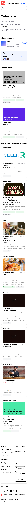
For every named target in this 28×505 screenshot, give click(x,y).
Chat (24, 43)
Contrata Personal (13, 3)
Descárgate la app (6, 463)
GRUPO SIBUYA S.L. (8, 364)
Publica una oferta (6, 449)
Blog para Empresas (7, 452)
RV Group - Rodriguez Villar (10, 400)
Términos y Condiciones (7, 499)
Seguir (22, 56)
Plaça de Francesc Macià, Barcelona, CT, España (14, 30)
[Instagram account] (4, 491)
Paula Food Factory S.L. (9, 256)
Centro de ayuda (6, 472)
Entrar (23, 3)
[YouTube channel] (11, 491)
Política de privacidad (7, 498)
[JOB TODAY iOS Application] (19, 463)
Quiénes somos (5, 466)
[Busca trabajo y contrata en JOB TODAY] (3, 3)
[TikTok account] (2, 491)
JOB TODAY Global (20, 451)
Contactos (4, 469)
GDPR (16, 499)
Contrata (4, 446)
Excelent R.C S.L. (7, 147)
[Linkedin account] (16, 491)
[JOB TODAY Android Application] (20, 467)
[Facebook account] (7, 491)
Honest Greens (6, 292)
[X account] (13, 491)
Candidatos (4, 455)
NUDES (4, 220)
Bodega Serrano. (7, 181)
